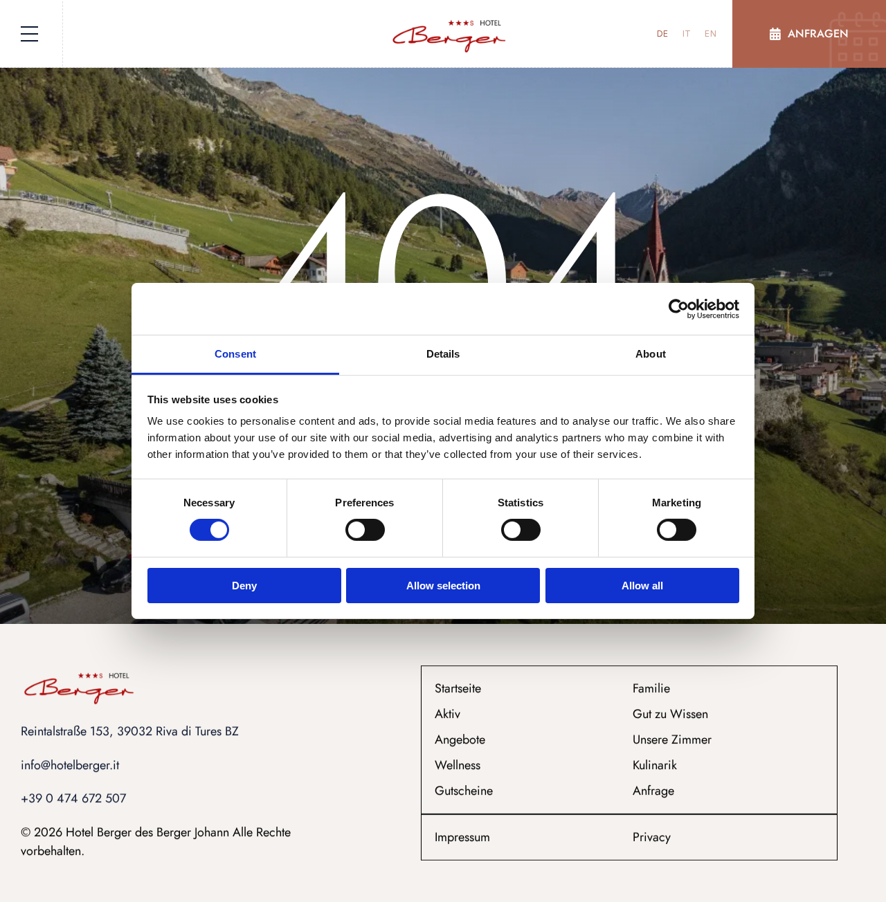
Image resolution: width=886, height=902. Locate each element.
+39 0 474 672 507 (73, 799)
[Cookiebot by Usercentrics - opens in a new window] (678, 308)
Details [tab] (443, 354)
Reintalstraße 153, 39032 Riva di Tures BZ (130, 731)
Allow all (642, 585)
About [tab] (650, 354)
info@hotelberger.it (72, 765)
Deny (244, 585)
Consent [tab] (235, 354)
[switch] (365, 530)
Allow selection (443, 585)
